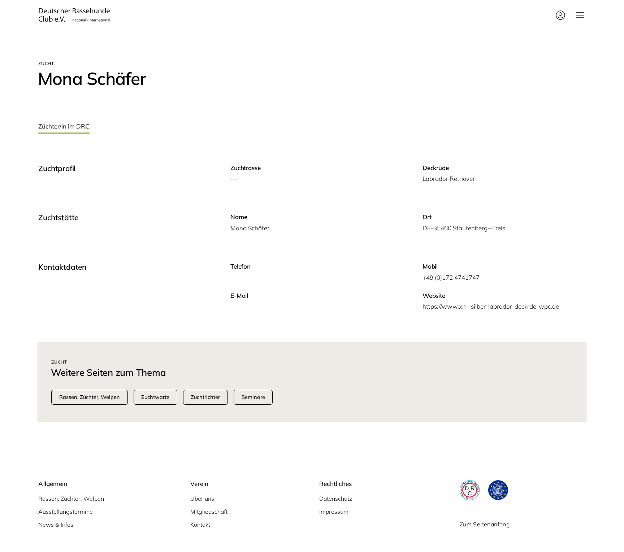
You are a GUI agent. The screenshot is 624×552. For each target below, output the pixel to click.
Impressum (333, 511)
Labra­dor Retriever (448, 178)
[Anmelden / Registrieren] (560, 15)
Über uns (202, 498)
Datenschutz (335, 498)
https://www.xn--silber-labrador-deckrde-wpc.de (490, 306)
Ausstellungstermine (65, 511)
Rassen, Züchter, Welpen (71, 498)
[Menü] (580, 15)
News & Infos (55, 524)
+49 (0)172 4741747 (451, 277)
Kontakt (200, 524)
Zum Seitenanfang (485, 524)
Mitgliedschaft (209, 511)
